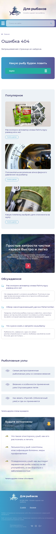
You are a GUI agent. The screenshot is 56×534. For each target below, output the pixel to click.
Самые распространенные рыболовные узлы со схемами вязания (31, 372)
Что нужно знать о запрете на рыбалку (25, 326)
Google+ (40, 526)
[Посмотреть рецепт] (28, 265)
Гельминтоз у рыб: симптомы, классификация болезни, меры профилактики (28, 450)
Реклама (33, 507)
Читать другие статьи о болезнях (19, 478)
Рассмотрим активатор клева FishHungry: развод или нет (26, 131)
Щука (11, 71)
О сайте (23, 507)
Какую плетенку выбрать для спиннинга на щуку (27, 215)
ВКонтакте (32, 526)
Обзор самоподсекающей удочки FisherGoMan (30, 307)
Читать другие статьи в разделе (15, 411)
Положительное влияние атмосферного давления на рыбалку (26, 173)
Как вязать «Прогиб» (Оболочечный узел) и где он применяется (30, 399)
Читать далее (12, 137)
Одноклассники (36, 526)
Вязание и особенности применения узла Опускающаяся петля (31, 386)
